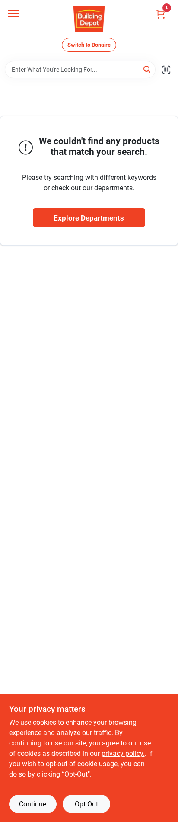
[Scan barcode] (166, 69)
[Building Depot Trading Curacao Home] (89, 19)
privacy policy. (123, 753)
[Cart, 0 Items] (160, 14)
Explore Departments (89, 218)
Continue (32, 804)
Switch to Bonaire (89, 45)
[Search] (147, 69)
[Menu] (13, 13)
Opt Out (86, 804)
